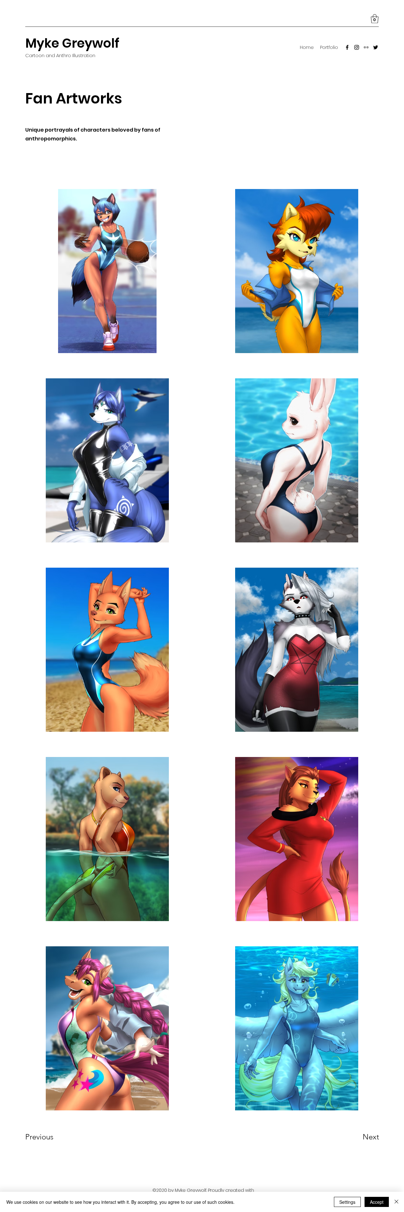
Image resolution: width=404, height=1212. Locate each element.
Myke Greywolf (72, 43)
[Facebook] (347, 47)
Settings (347, 1202)
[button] (374, 18)
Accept (376, 1202)
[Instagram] (357, 47)
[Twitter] (375, 47)
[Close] (396, 1202)
